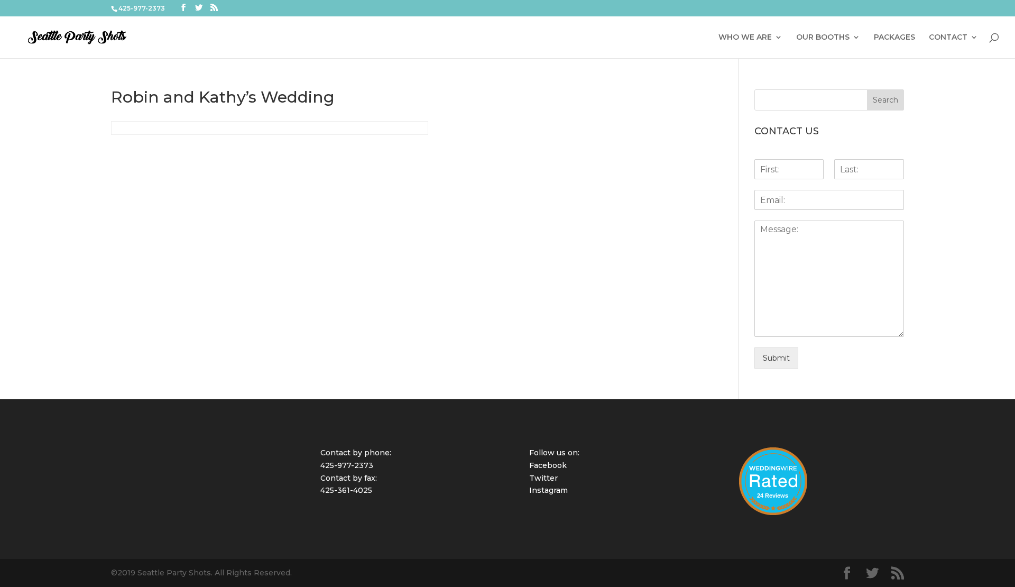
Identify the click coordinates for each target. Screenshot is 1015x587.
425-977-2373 (346, 465)
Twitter (543, 478)
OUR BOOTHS (823, 37)
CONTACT (948, 37)
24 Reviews (772, 495)
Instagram (548, 490)
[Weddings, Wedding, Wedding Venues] (773, 460)
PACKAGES (894, 37)
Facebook (548, 465)
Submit (776, 358)
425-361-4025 (346, 490)
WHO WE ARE (745, 37)
